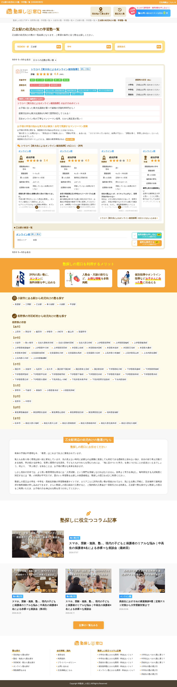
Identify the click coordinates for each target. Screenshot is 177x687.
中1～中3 (49, 80)
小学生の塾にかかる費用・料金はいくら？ (116, 655)
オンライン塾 (125, 596)
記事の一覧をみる (88, 625)
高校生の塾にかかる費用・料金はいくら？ (116, 662)
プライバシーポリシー (67, 662)
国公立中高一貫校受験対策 (55, 90)
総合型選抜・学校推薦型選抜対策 (57, 94)
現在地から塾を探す (21, 655)
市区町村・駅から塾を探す (24, 662)
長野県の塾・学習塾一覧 (40, 20)
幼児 (32, 80)
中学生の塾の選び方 (149, 670)
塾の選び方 (74, 538)
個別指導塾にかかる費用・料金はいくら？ (116, 666)
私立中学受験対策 (37, 90)
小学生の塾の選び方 (149, 666)
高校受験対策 (71, 90)
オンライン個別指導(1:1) (39, 85)
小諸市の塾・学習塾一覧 (63, 20)
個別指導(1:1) (55, 85)
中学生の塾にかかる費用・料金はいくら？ (116, 659)
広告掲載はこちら (166, 2)
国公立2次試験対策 (105, 90)
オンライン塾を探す (21, 666)
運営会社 (61, 655)
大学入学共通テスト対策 (87, 90)
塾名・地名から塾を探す (23, 659)
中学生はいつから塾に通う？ (153, 659)
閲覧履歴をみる (19, 670)
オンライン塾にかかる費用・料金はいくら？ (117, 670)
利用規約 (61, 659)
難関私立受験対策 (37, 94)
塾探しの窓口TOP (20, 20)
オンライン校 (25, 151)
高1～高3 (58, 80)
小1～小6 (40, 80)
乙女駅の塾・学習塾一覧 (85, 20)
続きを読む (70, 139)
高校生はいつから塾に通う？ (153, 662)
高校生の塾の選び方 (149, 674)
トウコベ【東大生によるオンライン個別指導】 (60, 69)
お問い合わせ (63, 666)
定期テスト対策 (77, 94)
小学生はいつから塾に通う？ (153, 655)
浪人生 (66, 80)
